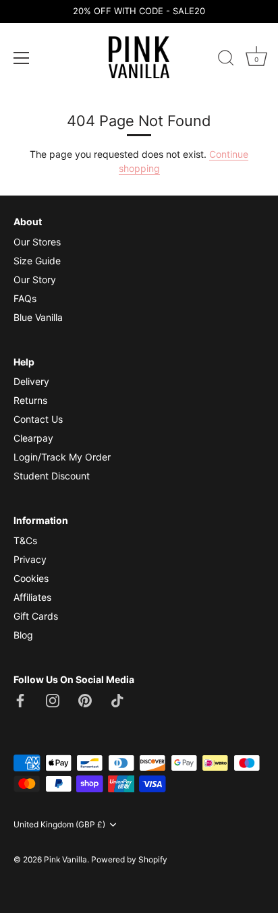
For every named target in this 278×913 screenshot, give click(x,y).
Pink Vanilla (65, 859)
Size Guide (37, 260)
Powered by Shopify (129, 859)
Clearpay (33, 438)
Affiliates (32, 597)
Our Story (34, 279)
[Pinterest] (85, 699)
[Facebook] (20, 699)
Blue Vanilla (38, 317)
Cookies (31, 578)
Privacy (30, 559)
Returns (30, 400)
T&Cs (25, 540)
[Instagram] (52, 699)
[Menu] (21, 58)
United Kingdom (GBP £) (59, 824)
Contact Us (38, 419)
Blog (23, 635)
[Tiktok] (117, 699)
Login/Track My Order (62, 457)
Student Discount (51, 475)
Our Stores (37, 241)
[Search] (226, 60)
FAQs (24, 298)
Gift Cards (35, 616)
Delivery (31, 381)
